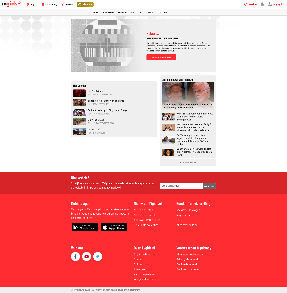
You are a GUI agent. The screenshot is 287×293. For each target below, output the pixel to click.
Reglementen (184, 215)
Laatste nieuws (147, 12)
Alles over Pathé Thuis (147, 220)
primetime (122, 12)
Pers (179, 220)
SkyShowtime (142, 254)
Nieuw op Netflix (144, 210)
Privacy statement (187, 259)
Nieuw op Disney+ (144, 215)
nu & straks (108, 12)
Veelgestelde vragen (188, 210)
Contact (139, 259)
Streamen (162, 12)
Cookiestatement (186, 264)
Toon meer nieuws (188, 162)
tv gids (96, 12)
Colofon (139, 264)
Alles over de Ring (187, 225)
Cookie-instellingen (188, 269)
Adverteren (140, 269)
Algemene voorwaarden (190, 254)
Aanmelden (209, 186)
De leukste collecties (146, 225)
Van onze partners (144, 274)
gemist (133, 12)
